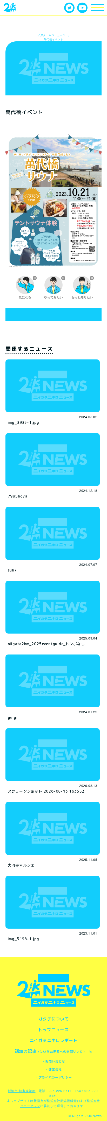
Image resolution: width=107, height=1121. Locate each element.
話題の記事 (50, 1051)
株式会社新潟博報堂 (62, 1100)
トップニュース (53, 1030)
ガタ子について (53, 1019)
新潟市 (38, 1100)
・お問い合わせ (53, 1061)
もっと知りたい (82, 287)
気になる (27, 287)
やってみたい (54, 287)
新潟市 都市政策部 (21, 1090)
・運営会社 (53, 1069)
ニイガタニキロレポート (54, 1040)
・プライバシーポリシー (53, 1077)
